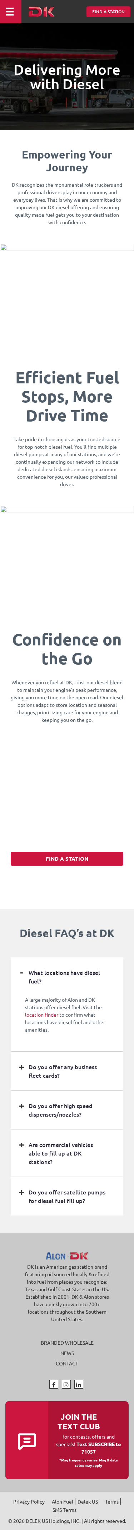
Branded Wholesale (67, 1343)
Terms (112, 1501)
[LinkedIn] (78, 1384)
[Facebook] (53, 1384)
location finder (41, 1014)
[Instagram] (66, 1384)
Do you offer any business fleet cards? (63, 1071)
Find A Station (108, 12)
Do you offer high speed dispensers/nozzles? (61, 1110)
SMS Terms (64, 1509)
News (67, 1353)
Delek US (88, 1501)
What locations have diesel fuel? (64, 976)
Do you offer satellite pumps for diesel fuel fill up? (67, 1196)
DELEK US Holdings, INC (52, 1521)
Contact (67, 1363)
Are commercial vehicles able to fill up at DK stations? (61, 1153)
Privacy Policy (29, 1501)
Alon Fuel (62, 1501)
